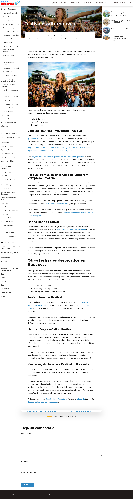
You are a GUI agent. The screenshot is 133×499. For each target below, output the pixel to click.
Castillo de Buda (7, 100)
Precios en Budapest (10, 46)
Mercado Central (7, 146)
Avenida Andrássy (7, 115)
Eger (3, 274)
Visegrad (4, 261)
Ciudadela (4, 176)
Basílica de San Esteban (9, 122)
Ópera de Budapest (8, 150)
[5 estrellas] (51, 416)
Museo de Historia (7, 221)
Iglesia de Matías (7, 218)
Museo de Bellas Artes (9, 133)
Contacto (51, 494)
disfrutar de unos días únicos (57, 204)
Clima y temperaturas (11, 24)
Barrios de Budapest (10, 90)
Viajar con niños (8, 55)
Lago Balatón (6, 292)
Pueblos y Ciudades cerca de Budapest (10, 247)
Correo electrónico (28, 473)
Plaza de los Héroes (8, 130)
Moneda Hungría (9, 28)
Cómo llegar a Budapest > (81, 411)
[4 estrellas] (50, 416)
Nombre (24, 462)
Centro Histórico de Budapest (8, 193)
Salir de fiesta (8, 39)
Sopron (3, 285)
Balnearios (7, 59)
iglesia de (81, 399)
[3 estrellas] (49, 416)
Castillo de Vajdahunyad (9, 210)
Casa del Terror (6, 207)
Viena (3, 296)
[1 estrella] (47, 416)
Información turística (10, 13)
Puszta (3, 281)
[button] (130, 2)
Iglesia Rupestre (7, 225)
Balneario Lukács (7, 188)
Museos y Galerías (9, 72)
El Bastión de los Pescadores (7, 142)
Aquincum (5, 203)
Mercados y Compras (10, 31)
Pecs (3, 278)
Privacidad (45, 494)
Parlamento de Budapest (10, 104)
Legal (39, 494)
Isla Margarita (6, 172)
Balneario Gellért (7, 111)
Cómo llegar (7, 17)
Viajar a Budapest (22, 494)
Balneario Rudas (7, 154)
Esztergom (5, 289)
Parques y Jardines (10, 75)
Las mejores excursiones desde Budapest (9, 253)
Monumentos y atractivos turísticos (8, 80)
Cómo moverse (8, 20)
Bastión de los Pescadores (56, 399)
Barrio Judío (5, 229)
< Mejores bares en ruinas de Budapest (42, 411)
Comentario (26, 433)
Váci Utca (4, 126)
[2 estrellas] (48, 416)
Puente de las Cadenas (9, 108)
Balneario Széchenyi (8, 119)
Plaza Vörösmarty (7, 232)
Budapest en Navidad (11, 68)
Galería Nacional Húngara (10, 137)
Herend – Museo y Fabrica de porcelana (10, 269)
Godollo (4, 265)
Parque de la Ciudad (8, 157)
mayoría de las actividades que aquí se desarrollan (57, 157)
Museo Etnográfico (8, 185)
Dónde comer (8, 42)
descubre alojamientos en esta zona (43, 402)
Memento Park (6, 214)
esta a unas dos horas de (71, 230)
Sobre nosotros (32, 494)
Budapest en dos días (11, 35)
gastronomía (33, 139)
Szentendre (5, 257)
